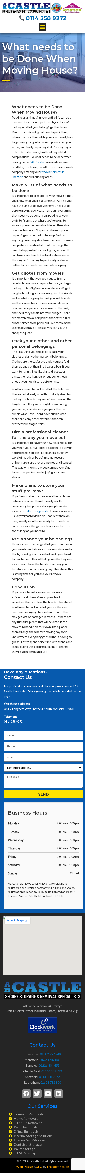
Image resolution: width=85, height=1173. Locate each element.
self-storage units (36, 511)
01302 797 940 (50, 1054)
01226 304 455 (49, 1065)
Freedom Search (58, 1166)
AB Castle (37, 162)
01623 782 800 (50, 1060)
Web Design (24, 1166)
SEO (39, 1166)
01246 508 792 (51, 1071)
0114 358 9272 (46, 18)
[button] (43, 27)
